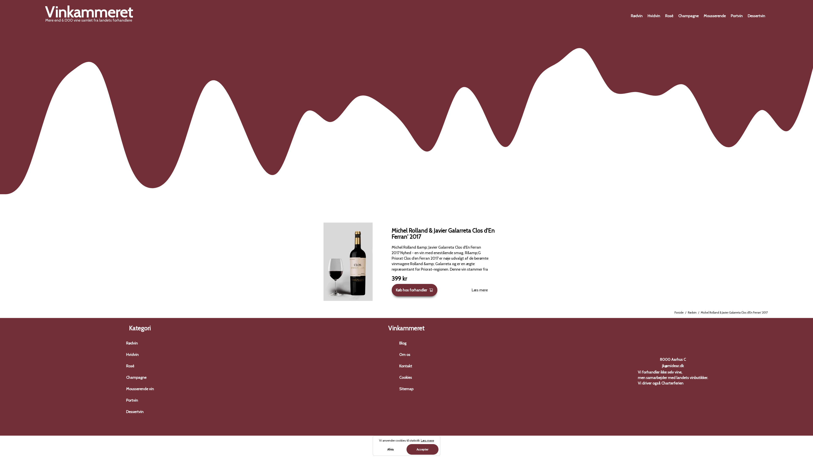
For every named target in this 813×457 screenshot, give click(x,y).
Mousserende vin (140, 389)
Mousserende (715, 16)
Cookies (405, 377)
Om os (404, 354)
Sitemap (406, 389)
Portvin (737, 16)
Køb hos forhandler (411, 290)
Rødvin (637, 16)
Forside (679, 312)
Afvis (390, 449)
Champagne (688, 16)
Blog (402, 343)
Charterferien (672, 383)
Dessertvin (756, 16)
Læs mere (480, 290)
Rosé (669, 16)
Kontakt (405, 366)
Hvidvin (654, 16)
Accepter (422, 449)
